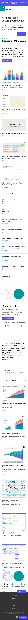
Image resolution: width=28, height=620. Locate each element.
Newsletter (6, 89)
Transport (6, 538)
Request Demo (8, 318)
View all (24, 380)
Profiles (14, 602)
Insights (3, 410)
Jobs (14, 605)
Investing (5, 440)
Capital (14, 609)
